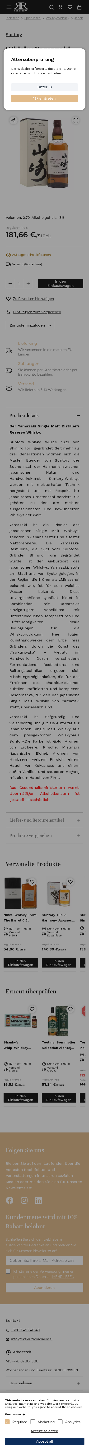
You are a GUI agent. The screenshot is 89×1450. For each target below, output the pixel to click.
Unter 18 (44, 87)
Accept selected (44, 1431)
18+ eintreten (44, 98)
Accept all (44, 1441)
